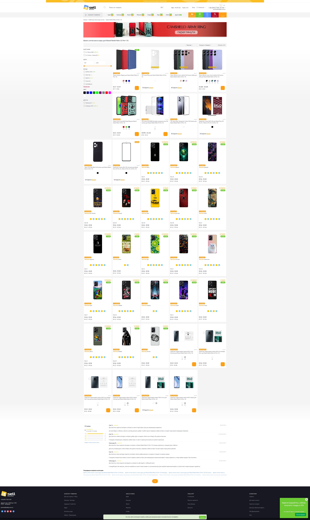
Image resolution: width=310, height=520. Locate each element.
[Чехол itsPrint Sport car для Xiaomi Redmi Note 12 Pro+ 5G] (156, 219)
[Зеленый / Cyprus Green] (183, 81)
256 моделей (88, 165)
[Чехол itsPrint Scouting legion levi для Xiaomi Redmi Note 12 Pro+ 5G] (185, 311)
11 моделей (88, 349)
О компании (191, 496)
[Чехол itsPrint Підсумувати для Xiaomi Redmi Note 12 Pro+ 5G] (93, 265)
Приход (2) (90, 103)
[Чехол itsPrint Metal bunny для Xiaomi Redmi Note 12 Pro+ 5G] (119, 311)
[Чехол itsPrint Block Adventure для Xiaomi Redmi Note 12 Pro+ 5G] (104, 311)
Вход (193, 7)
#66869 (195, 349)
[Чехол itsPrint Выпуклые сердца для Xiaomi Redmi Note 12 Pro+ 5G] (190, 265)
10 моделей (174, 303)
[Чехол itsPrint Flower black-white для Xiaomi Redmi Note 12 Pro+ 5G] (93, 357)
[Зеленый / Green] (126, 127)
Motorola (140, 15)
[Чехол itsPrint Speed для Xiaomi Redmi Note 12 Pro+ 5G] (151, 173)
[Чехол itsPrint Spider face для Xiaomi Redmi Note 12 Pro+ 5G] (182, 219)
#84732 (195, 73)
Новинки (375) (92, 106)
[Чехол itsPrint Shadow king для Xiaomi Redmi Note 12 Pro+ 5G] (177, 311)
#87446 (138, 73)
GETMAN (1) (89, 84)
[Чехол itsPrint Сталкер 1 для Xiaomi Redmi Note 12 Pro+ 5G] (128, 357)
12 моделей (145, 257)
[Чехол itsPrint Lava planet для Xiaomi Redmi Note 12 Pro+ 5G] (156, 357)
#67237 (224, 349)
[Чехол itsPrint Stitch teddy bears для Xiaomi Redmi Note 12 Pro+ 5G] (190, 219)
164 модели (116, 165)
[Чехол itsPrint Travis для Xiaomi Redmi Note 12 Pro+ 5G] (122, 219)
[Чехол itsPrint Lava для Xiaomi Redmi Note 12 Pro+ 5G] (177, 265)
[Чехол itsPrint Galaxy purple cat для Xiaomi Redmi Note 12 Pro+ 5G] (216, 265)
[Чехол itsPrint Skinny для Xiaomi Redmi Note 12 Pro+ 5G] (96, 265)
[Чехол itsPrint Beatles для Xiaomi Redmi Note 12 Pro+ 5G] (128, 219)
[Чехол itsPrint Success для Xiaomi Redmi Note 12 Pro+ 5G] (179, 173)
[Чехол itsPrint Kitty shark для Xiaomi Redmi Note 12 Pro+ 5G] (208, 265)
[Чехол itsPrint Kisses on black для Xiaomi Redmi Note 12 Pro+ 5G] (133, 311)
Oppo (159, 15)
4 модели (202, 303)
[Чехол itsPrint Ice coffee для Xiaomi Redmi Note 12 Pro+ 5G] (153, 265)
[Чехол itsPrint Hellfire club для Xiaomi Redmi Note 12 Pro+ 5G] (156, 311)
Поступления (192, 16)
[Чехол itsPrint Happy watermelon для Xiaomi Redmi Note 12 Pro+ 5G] (156, 265)
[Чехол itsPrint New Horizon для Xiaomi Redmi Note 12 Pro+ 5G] (91, 311)
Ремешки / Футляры (69, 500)
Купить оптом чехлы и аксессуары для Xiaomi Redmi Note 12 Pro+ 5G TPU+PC (167, 477)
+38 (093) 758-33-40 (216, 7)
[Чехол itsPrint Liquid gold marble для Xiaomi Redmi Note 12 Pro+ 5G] (213, 173)
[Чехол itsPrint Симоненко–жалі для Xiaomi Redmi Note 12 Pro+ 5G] (96, 219)
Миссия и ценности (193, 500)
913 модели (116, 395)
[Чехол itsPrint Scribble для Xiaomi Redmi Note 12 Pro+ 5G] (153, 173)
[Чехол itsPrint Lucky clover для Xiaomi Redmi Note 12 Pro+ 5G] (99, 357)
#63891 (109, 165)
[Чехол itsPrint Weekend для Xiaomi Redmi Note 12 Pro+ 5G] (125, 219)
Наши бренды (191, 504)
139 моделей (203, 73)
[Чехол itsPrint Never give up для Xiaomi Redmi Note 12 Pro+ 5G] (211, 311)
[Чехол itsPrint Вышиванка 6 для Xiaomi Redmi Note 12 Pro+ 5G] (130, 357)
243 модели (174, 119)
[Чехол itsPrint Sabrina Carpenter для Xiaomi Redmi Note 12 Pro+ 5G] (133, 219)
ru (220, 5)
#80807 (138, 119)
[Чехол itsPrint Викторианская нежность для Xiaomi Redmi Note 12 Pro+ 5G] (185, 265)
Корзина (222, 16)
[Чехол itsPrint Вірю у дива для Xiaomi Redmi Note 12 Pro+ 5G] (104, 265)
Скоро (207, 16)
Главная (93, 19)
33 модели (116, 349)
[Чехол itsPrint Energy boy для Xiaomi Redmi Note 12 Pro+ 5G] (102, 311)
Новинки (200, 16)
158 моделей (203, 119)
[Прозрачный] (182, 357)
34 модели (173, 211)
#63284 (138, 165)
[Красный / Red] (123, 127)
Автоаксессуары (68, 511)
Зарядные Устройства (70, 504)
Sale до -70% (214, 16)
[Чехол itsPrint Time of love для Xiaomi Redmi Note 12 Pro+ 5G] (122, 311)
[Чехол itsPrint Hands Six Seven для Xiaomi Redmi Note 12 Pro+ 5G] (99, 265)
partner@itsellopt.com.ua (219, 9)
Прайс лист (185, 7)
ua (224, 5)
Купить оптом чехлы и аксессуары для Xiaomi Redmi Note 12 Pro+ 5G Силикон (180, 475)
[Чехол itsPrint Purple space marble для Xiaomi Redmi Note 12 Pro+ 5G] (205, 173)
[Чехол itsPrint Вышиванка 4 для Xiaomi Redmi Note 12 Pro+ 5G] (133, 357)
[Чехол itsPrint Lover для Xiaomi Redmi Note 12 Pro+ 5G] (130, 219)
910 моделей (145, 395)
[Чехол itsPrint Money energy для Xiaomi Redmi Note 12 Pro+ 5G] (190, 173)
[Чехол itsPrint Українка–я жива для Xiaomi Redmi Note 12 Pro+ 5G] (99, 219)
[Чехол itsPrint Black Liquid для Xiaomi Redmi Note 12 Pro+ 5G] (182, 265)
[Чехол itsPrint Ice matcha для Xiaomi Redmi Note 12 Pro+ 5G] (151, 265)
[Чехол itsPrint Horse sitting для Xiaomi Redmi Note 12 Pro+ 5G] (125, 265)
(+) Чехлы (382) (92, 52)
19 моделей (116, 303)
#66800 (166, 395)
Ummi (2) (88, 81)
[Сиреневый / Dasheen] (186, 81)
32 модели (116, 211)
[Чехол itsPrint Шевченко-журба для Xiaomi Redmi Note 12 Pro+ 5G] (91, 219)
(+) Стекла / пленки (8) (92, 55)
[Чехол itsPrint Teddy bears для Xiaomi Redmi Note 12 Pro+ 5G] (188, 219)
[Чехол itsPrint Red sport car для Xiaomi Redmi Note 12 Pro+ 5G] (159, 219)
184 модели (145, 119)
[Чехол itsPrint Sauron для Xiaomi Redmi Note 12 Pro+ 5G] (213, 219)
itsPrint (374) (90, 71)
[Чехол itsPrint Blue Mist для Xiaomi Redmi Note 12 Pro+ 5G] (188, 265)
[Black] (126, 81)
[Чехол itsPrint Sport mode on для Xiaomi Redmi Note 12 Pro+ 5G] (208, 311)
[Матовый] (185, 357)
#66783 (195, 395)
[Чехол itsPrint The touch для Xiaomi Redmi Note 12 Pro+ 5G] (162, 173)
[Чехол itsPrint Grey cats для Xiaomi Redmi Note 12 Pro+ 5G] (211, 265)
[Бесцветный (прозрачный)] (155, 127)
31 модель (144, 211)
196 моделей (117, 119)
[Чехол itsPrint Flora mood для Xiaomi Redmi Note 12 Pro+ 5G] (91, 357)
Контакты (190, 507)
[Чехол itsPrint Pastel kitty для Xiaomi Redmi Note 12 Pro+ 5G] (205, 265)
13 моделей (88, 257)
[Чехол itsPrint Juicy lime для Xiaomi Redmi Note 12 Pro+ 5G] (148, 265)
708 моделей (203, 349)
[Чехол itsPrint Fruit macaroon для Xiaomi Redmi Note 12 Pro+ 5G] (162, 265)
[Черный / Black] (207, 81)
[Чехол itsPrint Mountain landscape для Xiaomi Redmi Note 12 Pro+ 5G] (188, 311)
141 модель (116, 73)
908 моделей (174, 349)
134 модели (174, 73)
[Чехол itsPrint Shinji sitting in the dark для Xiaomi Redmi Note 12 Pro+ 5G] (182, 311)
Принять (202, 517)
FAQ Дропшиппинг (254, 511)
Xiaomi (130, 15)
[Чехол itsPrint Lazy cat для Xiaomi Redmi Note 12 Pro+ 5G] (156, 173)
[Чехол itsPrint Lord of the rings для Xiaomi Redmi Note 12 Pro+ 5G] (208, 219)
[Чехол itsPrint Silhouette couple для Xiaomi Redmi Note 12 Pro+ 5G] (125, 311)
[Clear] (155, 81)
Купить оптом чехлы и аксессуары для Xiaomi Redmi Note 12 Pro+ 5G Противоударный (135, 475)
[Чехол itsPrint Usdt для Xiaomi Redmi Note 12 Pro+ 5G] (177, 173)
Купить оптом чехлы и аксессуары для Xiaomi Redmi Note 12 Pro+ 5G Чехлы (103, 472)
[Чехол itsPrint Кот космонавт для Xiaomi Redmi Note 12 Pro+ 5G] (153, 357)
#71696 (166, 119)
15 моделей (145, 165)
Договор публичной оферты (256, 507)
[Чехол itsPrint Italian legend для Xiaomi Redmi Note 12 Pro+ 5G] (162, 219)
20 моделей (174, 165)
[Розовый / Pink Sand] (181, 81)
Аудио (65, 507)
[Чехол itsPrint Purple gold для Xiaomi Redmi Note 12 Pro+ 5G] (208, 173)
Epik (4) (89, 78)
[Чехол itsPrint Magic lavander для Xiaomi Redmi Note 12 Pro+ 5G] (104, 357)
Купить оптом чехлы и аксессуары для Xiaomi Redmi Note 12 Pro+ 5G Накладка (146, 472)
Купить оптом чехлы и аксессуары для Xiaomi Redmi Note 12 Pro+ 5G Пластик (124, 477)
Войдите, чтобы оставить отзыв (92, 442)
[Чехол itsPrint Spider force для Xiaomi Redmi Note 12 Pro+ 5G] (177, 219)
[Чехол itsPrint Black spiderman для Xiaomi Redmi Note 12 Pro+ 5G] (185, 219)
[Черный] (212, 127)
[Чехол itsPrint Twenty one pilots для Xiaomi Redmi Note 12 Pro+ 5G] (119, 219)
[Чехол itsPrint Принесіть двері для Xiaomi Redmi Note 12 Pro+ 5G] (91, 265)
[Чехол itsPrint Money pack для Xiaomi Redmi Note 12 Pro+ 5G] (188, 173)
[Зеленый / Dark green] (212, 81)
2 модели (116, 257)
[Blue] (129, 81)
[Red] (123, 81)
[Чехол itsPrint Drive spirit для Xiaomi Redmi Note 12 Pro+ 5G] (153, 219)
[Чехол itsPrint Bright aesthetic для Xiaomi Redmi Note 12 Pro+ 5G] (96, 311)
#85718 (166, 73)
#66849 (138, 395)
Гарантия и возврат (254, 504)
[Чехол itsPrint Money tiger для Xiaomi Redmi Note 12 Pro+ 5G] (185, 173)
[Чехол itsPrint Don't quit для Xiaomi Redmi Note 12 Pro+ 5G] (216, 311)
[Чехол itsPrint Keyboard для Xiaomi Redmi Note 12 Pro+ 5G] (159, 173)
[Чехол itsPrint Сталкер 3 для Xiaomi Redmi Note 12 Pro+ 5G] (122, 357)
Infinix (168, 15)
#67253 (109, 395)
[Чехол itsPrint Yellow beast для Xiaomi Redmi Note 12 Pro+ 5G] (148, 219)
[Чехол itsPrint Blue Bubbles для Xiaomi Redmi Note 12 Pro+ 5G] (179, 265)
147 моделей (145, 73)
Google (150, 15)
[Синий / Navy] (129, 127)
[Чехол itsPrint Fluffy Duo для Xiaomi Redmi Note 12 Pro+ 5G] (213, 265)
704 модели (88, 395)
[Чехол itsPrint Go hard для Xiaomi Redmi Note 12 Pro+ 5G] (213, 311)
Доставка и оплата (254, 500)
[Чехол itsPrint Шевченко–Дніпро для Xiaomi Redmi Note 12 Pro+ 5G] (93, 219)
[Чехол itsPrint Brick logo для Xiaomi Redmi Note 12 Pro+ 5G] (99, 311)
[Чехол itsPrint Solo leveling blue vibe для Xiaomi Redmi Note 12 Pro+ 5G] (179, 311)
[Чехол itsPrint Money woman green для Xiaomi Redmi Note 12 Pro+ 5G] (182, 173)
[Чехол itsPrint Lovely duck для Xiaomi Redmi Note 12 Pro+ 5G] (130, 311)
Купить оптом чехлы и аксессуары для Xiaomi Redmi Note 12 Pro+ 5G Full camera (190, 472)
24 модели (202, 165)
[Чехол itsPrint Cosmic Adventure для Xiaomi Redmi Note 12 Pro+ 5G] (93, 311)
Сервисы (251, 496)
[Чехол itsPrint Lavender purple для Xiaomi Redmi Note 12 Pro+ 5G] (102, 357)
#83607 (224, 73)
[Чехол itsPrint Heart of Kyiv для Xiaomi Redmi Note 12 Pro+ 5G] (102, 219)
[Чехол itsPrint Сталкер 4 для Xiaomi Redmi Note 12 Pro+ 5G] (119, 357)
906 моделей (174, 395)
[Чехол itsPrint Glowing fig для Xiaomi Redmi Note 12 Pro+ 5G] (159, 265)
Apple (110, 15)
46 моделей (88, 211)
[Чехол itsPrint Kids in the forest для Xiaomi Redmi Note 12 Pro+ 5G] (153, 311)
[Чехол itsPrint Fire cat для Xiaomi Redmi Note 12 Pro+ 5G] (219, 265)
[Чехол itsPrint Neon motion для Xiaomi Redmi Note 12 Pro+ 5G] (151, 219)
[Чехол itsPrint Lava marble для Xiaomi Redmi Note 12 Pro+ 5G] (216, 173)
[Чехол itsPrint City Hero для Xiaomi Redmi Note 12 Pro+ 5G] (179, 219)
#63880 (195, 119)
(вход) (151, 87)
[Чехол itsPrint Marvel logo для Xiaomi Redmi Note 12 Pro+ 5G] (219, 219)
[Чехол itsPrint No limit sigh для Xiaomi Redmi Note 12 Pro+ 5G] (128, 311)
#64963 (224, 119)
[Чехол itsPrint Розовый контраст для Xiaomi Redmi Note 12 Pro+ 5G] (96, 357)
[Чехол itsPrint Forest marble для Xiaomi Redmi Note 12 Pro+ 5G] (219, 173)
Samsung (120, 15)
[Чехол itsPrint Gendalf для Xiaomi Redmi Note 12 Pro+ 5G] (211, 219)
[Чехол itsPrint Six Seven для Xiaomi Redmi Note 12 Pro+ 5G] (128, 265)
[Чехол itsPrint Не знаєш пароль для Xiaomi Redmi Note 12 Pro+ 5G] (102, 265)
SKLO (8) (89, 75)
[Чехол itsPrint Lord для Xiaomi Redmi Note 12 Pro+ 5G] (205, 219)
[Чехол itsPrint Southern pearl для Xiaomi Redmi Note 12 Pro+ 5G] (104, 219)
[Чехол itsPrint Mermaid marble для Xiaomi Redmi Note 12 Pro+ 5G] (211, 173)
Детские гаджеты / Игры (70, 496)
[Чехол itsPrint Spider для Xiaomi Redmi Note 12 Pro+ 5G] (148, 173)
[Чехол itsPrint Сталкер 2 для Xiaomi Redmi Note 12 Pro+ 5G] (125, 357)
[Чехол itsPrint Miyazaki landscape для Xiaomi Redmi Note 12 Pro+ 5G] (190, 311)
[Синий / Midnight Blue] (215, 81)
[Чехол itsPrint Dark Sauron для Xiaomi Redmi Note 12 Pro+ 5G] (216, 219)
